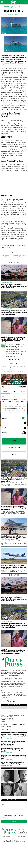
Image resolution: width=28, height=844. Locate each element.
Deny (14, 454)
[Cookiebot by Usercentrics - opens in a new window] (19, 387)
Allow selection (14, 447)
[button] (25, 707)
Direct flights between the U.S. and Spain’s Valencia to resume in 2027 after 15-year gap (13, 566)
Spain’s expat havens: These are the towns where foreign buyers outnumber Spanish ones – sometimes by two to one (13, 743)
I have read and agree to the (13, 816)
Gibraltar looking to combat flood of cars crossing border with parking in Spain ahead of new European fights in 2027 (13, 537)
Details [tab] (14, 391)
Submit (14, 821)
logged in (11, 367)
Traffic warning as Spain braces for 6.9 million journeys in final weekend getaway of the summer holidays (14, 312)
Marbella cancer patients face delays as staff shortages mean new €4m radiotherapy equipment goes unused (13, 750)
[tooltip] (7, 359)
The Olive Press (11, 258)
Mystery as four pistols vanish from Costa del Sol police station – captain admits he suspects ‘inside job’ (13, 736)
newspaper (15, 255)
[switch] (24, 423)
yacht (18, 258)
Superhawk (23, 255)
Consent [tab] (5, 391)
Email (3, 804)
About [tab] (23, 391)
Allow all (14, 440)
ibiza (3, 255)
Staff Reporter (16, 14)
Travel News (20, 6)
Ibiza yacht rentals (20, 106)
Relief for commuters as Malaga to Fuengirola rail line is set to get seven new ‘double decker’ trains (14, 285)
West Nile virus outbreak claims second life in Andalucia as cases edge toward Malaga (12, 763)
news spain (8, 255)
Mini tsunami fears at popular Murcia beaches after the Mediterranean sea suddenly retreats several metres (13, 757)
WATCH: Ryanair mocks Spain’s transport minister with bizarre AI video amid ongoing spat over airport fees (13, 338)
